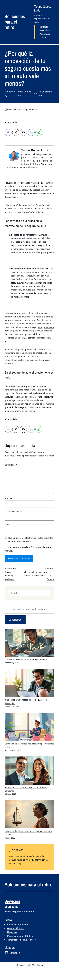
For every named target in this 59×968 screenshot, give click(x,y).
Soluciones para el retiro (15, 21)
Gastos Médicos (15, 928)
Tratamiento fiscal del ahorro (22, 939)
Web (7, 524)
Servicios (12, 901)
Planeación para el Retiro (20, 935)
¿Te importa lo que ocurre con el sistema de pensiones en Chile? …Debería (38, 576)
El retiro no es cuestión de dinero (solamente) (26, 659)
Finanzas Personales (17, 924)
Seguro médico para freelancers (11, 576)
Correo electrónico (14, 511)
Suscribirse (15, 619)
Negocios (12, 932)
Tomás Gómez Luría (34, 150)
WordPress (37, 965)
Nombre (9, 498)
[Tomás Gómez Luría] (14, 163)
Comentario (11, 464)
